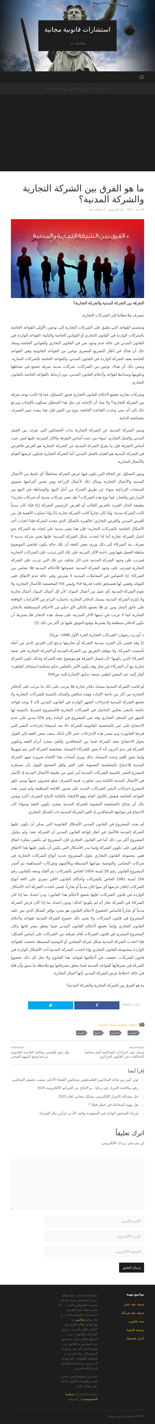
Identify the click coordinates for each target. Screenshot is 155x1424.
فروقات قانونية (127, 1024)
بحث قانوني (136, 1321)
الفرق (97, 1033)
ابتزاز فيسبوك (135, 1338)
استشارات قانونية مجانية (77, 29)
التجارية (132, 1033)
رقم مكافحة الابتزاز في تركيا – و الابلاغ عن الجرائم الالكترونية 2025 (87, 1088)
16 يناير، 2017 (135, 209)
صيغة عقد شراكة (132, 1313)
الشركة (114, 1033)
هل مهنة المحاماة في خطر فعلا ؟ (113, 1105)
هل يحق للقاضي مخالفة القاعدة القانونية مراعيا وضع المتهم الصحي (40, 1052)
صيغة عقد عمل (134, 1304)
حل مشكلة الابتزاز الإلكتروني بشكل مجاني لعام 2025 (98, 1096)
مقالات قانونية (107, 1024)
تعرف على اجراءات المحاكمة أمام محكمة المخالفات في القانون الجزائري (114, 1052)
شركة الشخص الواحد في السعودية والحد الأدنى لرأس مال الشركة (88, 1113)
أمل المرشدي (116, 209)
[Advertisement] (77, 143)
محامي (80, 1319)
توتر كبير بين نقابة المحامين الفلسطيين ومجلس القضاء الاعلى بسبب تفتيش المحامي (75, 1080)
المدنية (80, 1033)
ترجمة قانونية (135, 1330)
